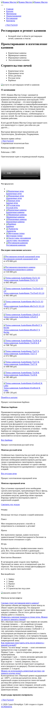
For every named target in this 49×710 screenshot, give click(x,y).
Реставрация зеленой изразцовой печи (21, 259)
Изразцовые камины (15, 222)
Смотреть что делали (10, 504)
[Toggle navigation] (2, 5)
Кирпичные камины (15, 212)
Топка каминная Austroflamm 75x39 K (20, 375)
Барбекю (10, 226)
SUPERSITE (6, 707)
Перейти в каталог (9, 397)
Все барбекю (6, 440)
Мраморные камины (15, 217)
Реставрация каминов (16, 245)
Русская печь (12, 207)
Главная (9, 9)
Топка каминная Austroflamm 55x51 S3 (21, 280)
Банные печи (12, 203)
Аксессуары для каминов (17, 240)
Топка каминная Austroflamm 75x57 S (20, 353)
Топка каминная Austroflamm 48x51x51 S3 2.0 (24, 306)
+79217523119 (11, 25)
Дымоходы (11, 231)
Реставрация (11, 18)
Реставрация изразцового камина (18, 269)
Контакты (10, 21)
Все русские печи (9, 473)
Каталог (9, 11)
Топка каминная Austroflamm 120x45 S (21, 317)
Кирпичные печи (14, 193)
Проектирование (13, 16)
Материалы (11, 13)
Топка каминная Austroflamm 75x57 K (20, 364)
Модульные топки (14, 236)
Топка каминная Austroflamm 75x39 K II (21, 343)
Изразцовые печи (14, 198)
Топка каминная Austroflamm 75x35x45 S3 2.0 (24, 293)
